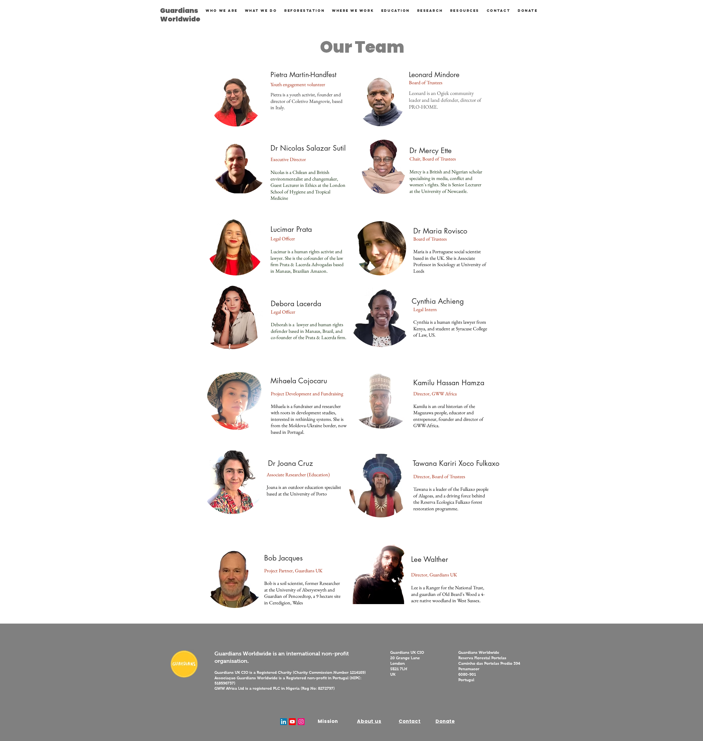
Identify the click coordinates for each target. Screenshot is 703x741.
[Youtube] (292, 721)
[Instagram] (301, 721)
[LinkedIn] (283, 721)
